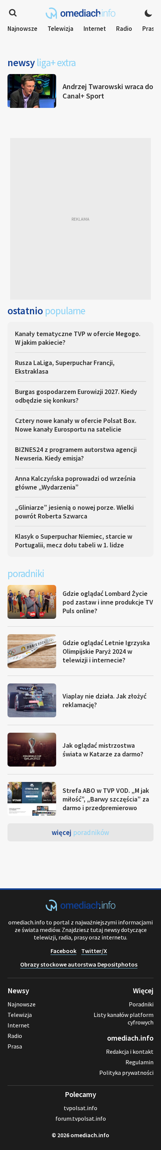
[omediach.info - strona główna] (80, 13)
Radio (124, 28)
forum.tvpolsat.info (80, 1118)
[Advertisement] (80, 219)
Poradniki (141, 1004)
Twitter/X (94, 951)
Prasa (150, 28)
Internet (94, 28)
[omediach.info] (80, 908)
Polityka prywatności (126, 1072)
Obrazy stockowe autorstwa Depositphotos (78, 964)
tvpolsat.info (80, 1108)
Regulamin (139, 1062)
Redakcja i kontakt (130, 1051)
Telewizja (60, 28)
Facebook (63, 951)
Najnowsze (22, 28)
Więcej (80, 832)
